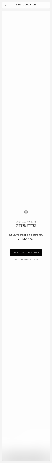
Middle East (26, 260)
